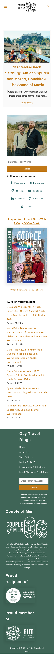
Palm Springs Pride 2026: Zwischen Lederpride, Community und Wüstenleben (26, 409)
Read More (27, 103)
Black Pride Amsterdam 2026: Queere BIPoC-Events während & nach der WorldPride (25, 375)
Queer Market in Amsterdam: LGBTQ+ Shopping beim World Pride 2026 (27, 392)
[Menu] (6, 7)
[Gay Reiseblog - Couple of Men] (26, 6)
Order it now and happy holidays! (27, 290)
